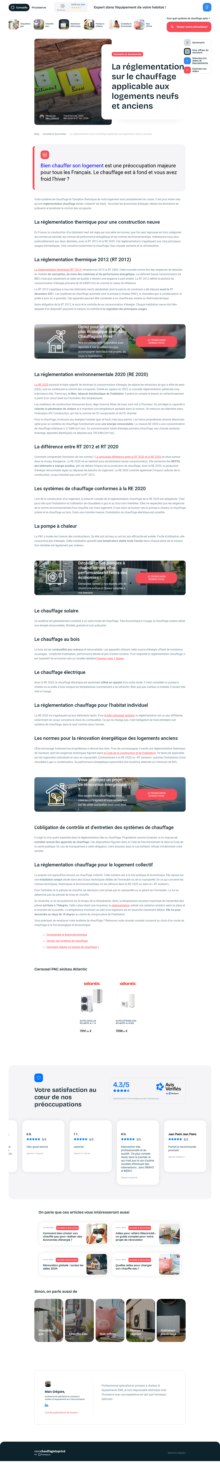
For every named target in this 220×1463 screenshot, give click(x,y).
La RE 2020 (41, 384)
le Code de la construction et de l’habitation (130, 753)
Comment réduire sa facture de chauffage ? (72, 947)
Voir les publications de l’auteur (61, 1412)
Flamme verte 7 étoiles (110, 658)
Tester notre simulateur (192, 26)
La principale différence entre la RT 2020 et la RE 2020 (128, 457)
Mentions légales (177, 1453)
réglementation (121, 905)
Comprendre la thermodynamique (66, 934)
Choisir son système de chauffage (67, 941)
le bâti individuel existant (119, 715)
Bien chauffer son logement (72, 166)
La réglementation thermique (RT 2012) (58, 269)
